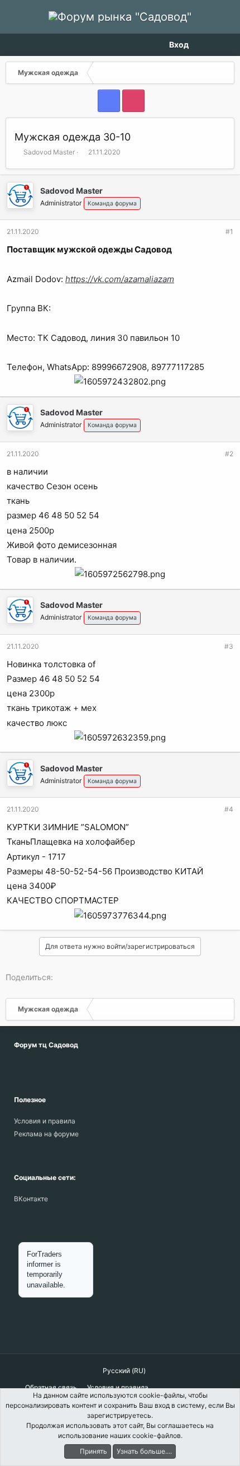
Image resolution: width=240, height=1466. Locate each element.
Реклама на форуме (46, 1134)
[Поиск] (224, 45)
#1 (229, 231)
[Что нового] (205, 45)
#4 (228, 809)
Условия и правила (44, 1121)
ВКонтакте (31, 1199)
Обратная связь (51, 1387)
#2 (229, 453)
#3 (228, 646)
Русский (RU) (123, 1370)
